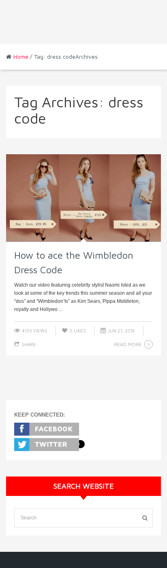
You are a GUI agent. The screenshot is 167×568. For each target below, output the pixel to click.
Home (20, 56)
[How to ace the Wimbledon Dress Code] (83, 197)
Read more (127, 344)
